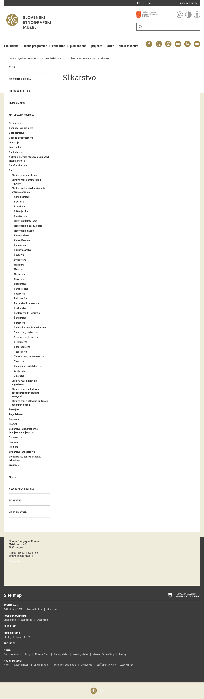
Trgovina (13, 442)
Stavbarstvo (15, 437)
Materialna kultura (51, 58)
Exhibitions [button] (11, 46)
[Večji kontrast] (188, 14)
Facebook (149, 42)
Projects (9, 643)
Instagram (168, 42)
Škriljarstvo (20, 317)
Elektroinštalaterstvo (25, 221)
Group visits (42, 619)
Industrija (14, 142)
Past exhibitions (34, 609)
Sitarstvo (15, 500)
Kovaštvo (19, 254)
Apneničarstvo (22, 196)
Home (11, 58)
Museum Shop (42, 654)
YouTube (178, 42)
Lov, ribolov (15, 147)
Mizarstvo (19, 274)
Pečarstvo (19, 293)
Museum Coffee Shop (103, 654)
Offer (7, 650)
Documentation (11, 654)
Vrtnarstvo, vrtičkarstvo (22, 451)
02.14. (12, 67)
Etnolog (7, 637)
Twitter (159, 42)
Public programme (15, 615)
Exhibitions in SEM (13, 609)
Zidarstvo (19, 375)
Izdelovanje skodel (24, 230)
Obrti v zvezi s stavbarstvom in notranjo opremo (88, 58)
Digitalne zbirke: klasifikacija (29, 58)
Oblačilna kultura (18, 165)
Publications (12, 633)
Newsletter (14, 561)
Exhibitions (11, 605)
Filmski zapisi (17, 102)
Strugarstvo (20, 342)
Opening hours (41, 664)
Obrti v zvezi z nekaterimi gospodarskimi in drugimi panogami (25, 393)
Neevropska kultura (21, 488)
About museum (13, 660)
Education (10, 626)
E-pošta (197, 42)
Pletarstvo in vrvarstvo (26, 303)
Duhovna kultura (19, 91)
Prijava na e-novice (188, 3)
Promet (13, 424)
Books (19, 637)
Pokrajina (14, 409)
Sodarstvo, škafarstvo (26, 332)
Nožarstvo (19, 279)
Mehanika (19, 264)
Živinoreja (14, 465)
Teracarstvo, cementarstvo (29, 356)
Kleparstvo (20, 245)
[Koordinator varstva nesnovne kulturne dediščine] (155, 14)
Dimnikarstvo (21, 216)
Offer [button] (110, 46)
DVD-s (30, 637)
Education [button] (58, 46)
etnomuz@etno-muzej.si (21, 555)
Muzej (12, 477)
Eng (149, 3)
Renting (123, 654)
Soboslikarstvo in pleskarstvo (30, 327)
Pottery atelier (61, 654)
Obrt (64, 58)
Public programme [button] (35, 46)
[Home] (30, 30)
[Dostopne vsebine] (197, 14)
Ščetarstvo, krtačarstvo (27, 313)
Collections (86, 664)
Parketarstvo (21, 288)
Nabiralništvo (16, 152)
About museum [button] (128, 46)
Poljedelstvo (16, 414)
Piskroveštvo (21, 298)
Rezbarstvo (20, 308)
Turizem (13, 446)
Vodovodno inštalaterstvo (28, 366)
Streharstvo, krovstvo (26, 337)
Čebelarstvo (15, 123)
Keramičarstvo (22, 240)
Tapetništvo (20, 351)
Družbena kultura (20, 79)
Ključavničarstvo (23, 250)
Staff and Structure (106, 664)
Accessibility (126, 664)
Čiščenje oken (21, 211)
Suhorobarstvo (22, 346)
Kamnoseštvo (21, 235)
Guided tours (10, 619)
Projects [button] (96, 46)
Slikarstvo (105, 58)
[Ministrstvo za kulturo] (184, 595)
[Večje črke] (180, 14)
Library (27, 654)
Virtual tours (53, 609)
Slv (138, 3)
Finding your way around (64, 664)
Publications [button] (78, 46)
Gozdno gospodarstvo (21, 137)
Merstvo (18, 269)
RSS (186, 42)
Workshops (26, 619)
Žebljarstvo (20, 371)
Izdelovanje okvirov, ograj (28, 225)
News (7, 664)
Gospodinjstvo (17, 132)
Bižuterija (19, 201)
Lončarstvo (20, 259)
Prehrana (14, 419)
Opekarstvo (20, 283)
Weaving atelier (80, 654)
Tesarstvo (19, 361)
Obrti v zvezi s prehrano (24, 175)
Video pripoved (18, 512)
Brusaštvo (19, 206)
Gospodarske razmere (21, 128)
